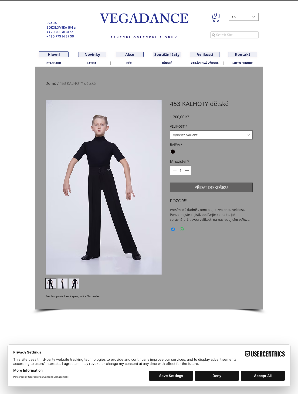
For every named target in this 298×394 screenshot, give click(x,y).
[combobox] (211, 134)
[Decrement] (174, 170)
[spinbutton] (181, 170)
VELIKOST (178, 126)
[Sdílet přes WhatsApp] (182, 229)
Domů (50, 83)
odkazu (244, 219)
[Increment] (187, 170)
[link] (215, 17)
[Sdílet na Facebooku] (173, 229)
